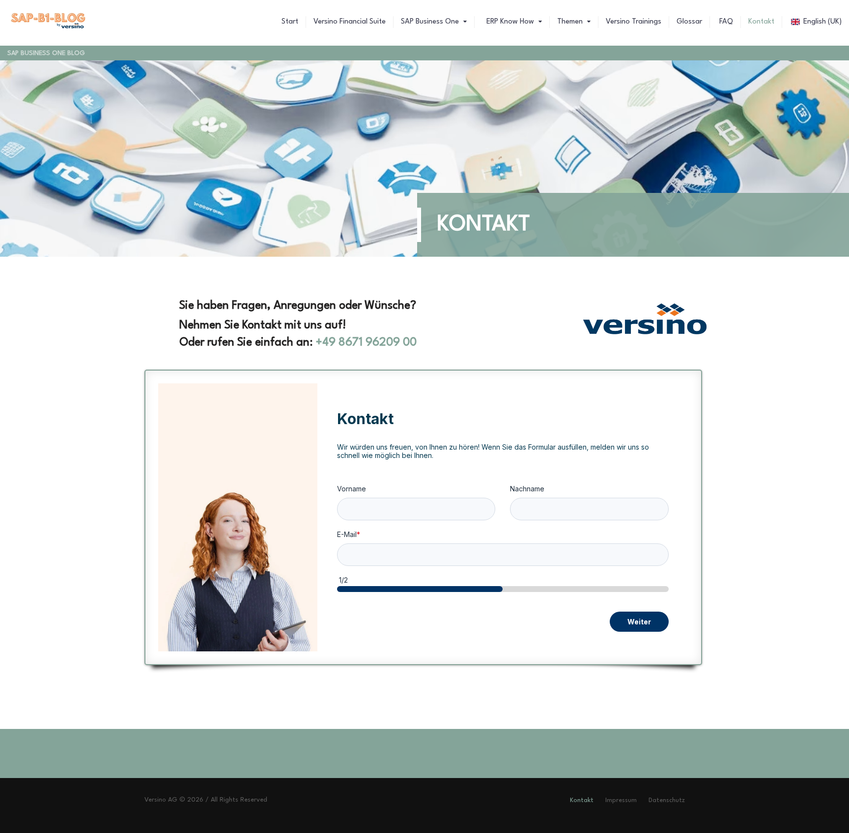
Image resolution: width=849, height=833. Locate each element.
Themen (571, 22)
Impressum (621, 800)
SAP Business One (431, 22)
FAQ (725, 22)
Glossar (689, 22)
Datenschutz (667, 800)
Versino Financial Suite (349, 22)
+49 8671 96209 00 (366, 343)
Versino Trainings (633, 22)
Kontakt (761, 22)
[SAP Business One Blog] (48, 22)
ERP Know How (510, 22)
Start (290, 22)
